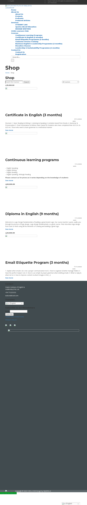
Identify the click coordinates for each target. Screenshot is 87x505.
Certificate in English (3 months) (29, 37)
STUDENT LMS (21, 25)
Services (14, 23)
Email (7, 311)
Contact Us (15, 50)
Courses (14, 33)
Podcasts (19, 18)
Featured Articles (22, 20)
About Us (15, 12)
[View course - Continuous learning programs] (43, 144)
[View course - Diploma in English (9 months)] (43, 198)
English (13, 303)
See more (9, 130)
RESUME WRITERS (23, 29)
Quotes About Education (25, 27)
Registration (20, 54)
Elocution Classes (23, 46)
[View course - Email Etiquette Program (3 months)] (43, 247)
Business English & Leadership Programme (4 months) (38, 44)
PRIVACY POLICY (11, 320)
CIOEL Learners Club (20, 31)
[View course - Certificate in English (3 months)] (43, 99)
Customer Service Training (26, 42)
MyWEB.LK (47, 491)
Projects (19, 16)
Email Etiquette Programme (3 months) (32, 39)
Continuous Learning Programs (28, 35)
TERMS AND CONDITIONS (14, 317)
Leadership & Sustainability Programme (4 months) (37, 48)
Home (13, 10)
